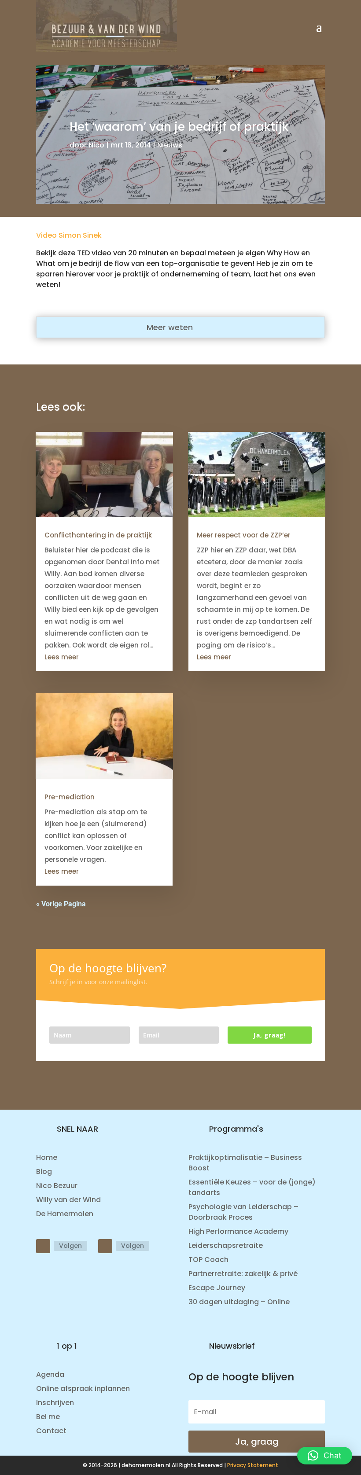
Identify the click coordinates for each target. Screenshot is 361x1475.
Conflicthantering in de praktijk (98, 535)
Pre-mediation (69, 797)
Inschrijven (55, 1403)
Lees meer (61, 657)
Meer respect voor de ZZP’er (244, 535)
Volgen (70, 1245)
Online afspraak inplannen (83, 1388)
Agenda (50, 1374)
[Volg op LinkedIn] (43, 1246)
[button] (324, 1455)
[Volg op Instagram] (105, 1246)
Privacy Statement (252, 1465)
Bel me (48, 1417)
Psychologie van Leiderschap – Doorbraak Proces (243, 1212)
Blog (44, 1171)
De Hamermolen (64, 1214)
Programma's (236, 1128)
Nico (96, 145)
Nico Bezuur (56, 1186)
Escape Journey (216, 1288)
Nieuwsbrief (232, 1345)
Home (46, 1157)
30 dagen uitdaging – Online (239, 1302)
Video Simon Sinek (69, 235)
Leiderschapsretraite (225, 1245)
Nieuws (169, 145)
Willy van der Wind (68, 1200)
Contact (51, 1431)
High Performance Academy (238, 1231)
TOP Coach (208, 1259)
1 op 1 (67, 1345)
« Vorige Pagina (61, 904)
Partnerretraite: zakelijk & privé (243, 1274)
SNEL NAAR (77, 1128)
